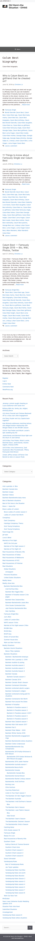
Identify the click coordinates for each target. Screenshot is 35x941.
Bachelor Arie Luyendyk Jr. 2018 (16, 659)
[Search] (30, 928)
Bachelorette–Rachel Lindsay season (18, 779)
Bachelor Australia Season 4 (15, 671)
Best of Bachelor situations (12, 500)
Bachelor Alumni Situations (13, 648)
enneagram (9, 572)
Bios (8, 804)
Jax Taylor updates (11, 867)
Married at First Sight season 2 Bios (16, 625)
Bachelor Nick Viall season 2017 (16, 724)
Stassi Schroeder (10, 858)
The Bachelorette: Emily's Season (16, 824)
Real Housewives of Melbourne (13, 557)
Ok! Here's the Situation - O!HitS (18, 6)
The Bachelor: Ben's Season (15, 807)
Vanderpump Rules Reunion (14, 876)
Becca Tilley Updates (12, 651)
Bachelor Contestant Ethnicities (16, 685)
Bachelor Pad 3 (10, 727)
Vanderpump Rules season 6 (12, 915)
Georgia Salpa (21, 135)
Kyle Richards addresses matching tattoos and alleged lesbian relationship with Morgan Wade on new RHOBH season (17, 425)
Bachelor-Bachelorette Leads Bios (17, 602)
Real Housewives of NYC (11, 560)
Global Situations (10, 569)
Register (5, 378)
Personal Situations (10, 575)
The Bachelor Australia (13, 799)
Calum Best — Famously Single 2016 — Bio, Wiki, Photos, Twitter (16, 248)
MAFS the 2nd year (10, 543)
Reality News (7, 580)
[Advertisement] (17, 28)
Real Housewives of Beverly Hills (14, 552)
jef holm (5, 535)
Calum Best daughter (25, 123)
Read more (26, 104)
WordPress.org (8, 389)
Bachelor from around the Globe (16, 701)
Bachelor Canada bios (10, 489)
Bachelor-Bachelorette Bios (13, 586)
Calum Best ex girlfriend (21, 125)
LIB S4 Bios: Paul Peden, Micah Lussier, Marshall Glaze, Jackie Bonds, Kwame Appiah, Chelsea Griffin (16, 443)
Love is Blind (7, 537)
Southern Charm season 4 (14, 853)
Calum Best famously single (12, 128)
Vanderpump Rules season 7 (15, 890)
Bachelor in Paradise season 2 (17, 707)
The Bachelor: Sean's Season (15, 818)
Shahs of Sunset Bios (11, 637)
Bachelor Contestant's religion (15, 691)
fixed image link (8, 532)
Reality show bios (9, 583)
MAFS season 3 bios (11, 622)
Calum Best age (11, 115)
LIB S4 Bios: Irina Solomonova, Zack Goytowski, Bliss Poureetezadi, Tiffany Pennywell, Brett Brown (16, 450)
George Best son (8, 225)
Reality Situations (8, 645)
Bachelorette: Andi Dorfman (14, 781)
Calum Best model (22, 133)
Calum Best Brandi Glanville (12, 300)
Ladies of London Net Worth (13, 515)
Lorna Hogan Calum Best (16, 143)
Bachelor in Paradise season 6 (17, 719)
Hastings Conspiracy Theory (13, 523)
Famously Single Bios (12, 290)
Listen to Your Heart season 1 (15, 793)
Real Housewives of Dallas (12, 555)
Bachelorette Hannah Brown (15, 776)
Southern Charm (9, 841)
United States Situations (12, 577)
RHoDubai (6, 898)
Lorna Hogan (10, 228)
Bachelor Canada (11, 674)
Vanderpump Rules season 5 (15, 887)
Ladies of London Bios (11, 620)
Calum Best (9, 292)
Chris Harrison (10, 787)
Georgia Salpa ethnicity (18, 138)
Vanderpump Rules (10, 861)
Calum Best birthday (17, 120)
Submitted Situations (10, 909)
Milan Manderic (11, 230)
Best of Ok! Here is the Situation (13, 503)
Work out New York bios (12, 642)
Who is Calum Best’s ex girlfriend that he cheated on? (16, 78)
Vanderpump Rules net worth (15, 873)
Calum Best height (9, 313)
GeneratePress (19, 938)
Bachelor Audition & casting (14, 662)
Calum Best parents (20, 223)
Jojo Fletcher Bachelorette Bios (16, 608)
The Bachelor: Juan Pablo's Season (17, 810)
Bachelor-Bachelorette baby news (14, 497)
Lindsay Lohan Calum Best (18, 140)
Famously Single (10, 110)
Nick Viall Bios (10, 611)
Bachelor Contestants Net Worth (16, 699)
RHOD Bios (7, 631)
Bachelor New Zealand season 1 (16, 721)
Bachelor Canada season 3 (16, 677)
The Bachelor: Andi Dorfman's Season (18, 801)
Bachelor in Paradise (12, 704)
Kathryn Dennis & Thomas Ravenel (17, 844)
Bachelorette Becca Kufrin (14, 767)
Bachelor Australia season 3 (15, 668)
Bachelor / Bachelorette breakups (16, 657)
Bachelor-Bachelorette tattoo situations (18, 741)
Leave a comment (11, 146)
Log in (5, 381)
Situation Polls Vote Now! (11, 906)
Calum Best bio (13, 117)
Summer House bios (11, 639)
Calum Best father (9, 212)
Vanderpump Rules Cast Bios (15, 870)
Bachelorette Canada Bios (16, 773)
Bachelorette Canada (12, 770)
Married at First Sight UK (12, 549)
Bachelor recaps (8, 492)
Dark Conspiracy (9, 520)
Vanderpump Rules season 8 (15, 893)
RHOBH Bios (8, 628)
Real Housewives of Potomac (13, 563)
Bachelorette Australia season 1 (16, 764)
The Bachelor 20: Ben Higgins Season (18, 796)
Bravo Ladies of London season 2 (15, 512)
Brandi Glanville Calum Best (14, 112)
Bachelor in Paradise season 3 (17, 710)
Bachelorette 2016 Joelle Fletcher (16, 761)
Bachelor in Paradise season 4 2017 (19, 713)
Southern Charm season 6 (14, 856)
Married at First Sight (10, 540)
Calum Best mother (9, 135)
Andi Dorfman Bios (11, 589)
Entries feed (7, 384)
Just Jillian (7, 617)
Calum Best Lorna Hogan (16, 217)
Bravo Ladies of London (11, 509)
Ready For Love (9, 836)
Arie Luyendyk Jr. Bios (10, 486)
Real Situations (8, 566)
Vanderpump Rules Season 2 (15, 878)
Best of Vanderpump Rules (14, 864)
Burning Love (9, 784)
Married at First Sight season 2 (14, 546)
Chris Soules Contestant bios (15, 605)
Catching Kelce (9, 827)
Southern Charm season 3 (14, 850)
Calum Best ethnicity (16, 303)
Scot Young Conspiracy (12, 526)
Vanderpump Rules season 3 (15, 881)
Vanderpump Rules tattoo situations (15, 918)
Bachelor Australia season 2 (14, 665)
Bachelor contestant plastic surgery (17, 688)
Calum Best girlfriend (20, 130)
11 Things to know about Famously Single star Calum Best (17, 158)
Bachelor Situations (10, 654)
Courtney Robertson (12, 790)
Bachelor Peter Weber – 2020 (15, 730)
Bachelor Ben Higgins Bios (14, 592)
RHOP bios (7, 634)
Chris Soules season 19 (12, 830)
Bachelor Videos (8, 495)
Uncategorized (8, 912)
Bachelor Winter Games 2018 (15, 733)
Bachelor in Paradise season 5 (17, 716)
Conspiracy (6, 517)
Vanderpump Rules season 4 (15, 884)
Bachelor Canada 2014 (13, 679)
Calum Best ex (7, 125)
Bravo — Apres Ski (9, 506)
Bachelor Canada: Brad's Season (16, 682)
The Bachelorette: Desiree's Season (17, 821)
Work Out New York (10, 896)
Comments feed (8, 387)
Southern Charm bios (12, 847)
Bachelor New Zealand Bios (14, 600)
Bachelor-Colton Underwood (15, 744)
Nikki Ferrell (11, 816)
